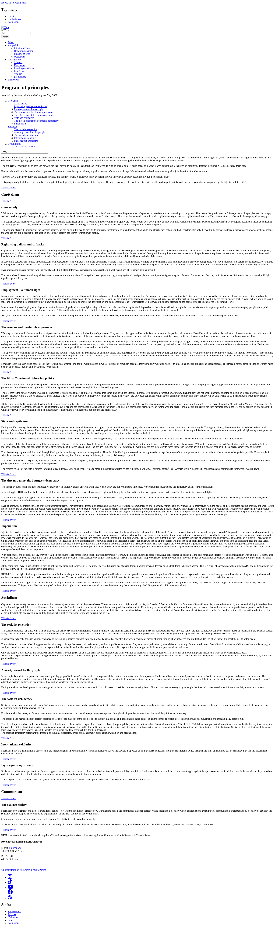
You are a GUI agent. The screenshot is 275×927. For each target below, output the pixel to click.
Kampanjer (19, 65)
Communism (14, 143)
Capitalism (13, 100)
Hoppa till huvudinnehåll (13, 2)
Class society (20, 103)
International (14, 22)
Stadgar (18, 74)
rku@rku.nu (15, 848)
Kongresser (19, 71)
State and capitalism (24, 118)
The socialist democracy (26, 135)
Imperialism (20, 123)
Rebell (11, 42)
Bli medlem (20, 76)
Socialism (12, 126)
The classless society (24, 146)
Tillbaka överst (8, 187)
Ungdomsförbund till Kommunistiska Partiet (23, 870)
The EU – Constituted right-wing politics (34, 115)
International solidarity (25, 138)
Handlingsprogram (23, 51)
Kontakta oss (14, 19)
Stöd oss (18, 62)
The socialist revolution (25, 129)
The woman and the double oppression (33, 112)
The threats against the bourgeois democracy (36, 120)
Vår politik (13, 45)
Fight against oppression (26, 140)
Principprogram (22, 48)
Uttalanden (19, 56)
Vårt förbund (14, 59)
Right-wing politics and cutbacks (30, 106)
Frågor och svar (22, 53)
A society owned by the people (29, 132)
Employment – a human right (28, 109)
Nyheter (12, 16)
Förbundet (13, 917)
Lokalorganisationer (24, 68)
